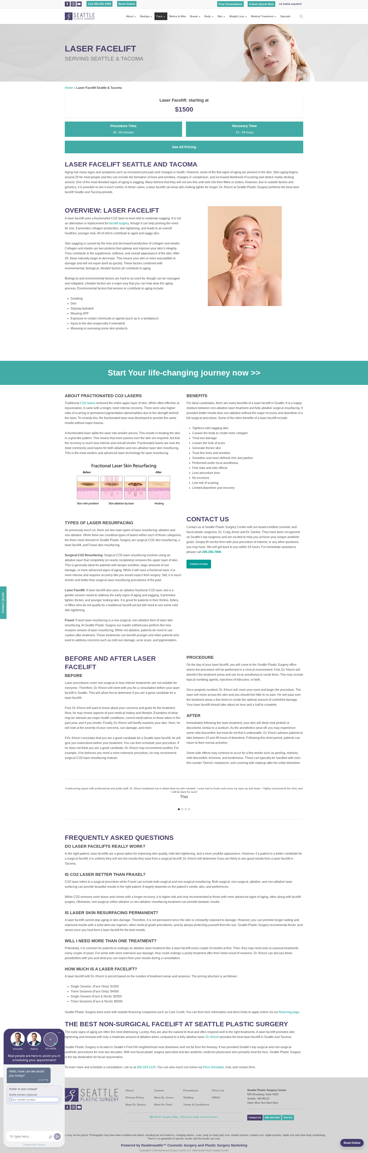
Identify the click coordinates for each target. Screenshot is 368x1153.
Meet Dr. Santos (136, 1104)
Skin (220, 16)
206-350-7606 (211, 552)
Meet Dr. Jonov (164, 1097)
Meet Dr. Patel (163, 1104)
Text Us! (287, 1117)
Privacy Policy (135, 1097)
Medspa (145, 16)
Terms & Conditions (196, 1104)
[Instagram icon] (73, 4)
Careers (159, 1090)
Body (208, 16)
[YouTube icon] (79, 4)
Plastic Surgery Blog (165, 1116)
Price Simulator (213, 1067)
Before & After (177, 16)
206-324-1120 (146, 1067)
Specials (285, 16)
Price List (218, 1090)
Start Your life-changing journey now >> (184, 372)
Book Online (127, 3)
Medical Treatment (262, 16)
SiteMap (188, 1097)
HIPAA (216, 1097)
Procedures (190, 1090)
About (129, 16)
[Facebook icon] (67, 4)
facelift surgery (119, 223)
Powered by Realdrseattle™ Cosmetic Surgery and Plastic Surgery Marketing (184, 1145)
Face (159, 16)
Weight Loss (236, 16)
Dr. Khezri (212, 1037)
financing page (289, 1012)
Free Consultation (230, 4)
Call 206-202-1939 (99, 3)
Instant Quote (3, 602)
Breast (194, 16)
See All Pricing (184, 147)
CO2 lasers (87, 403)
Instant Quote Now (261, 4)
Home (69, 87)
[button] (198, 564)
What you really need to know (198, 1116)
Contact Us (255, 1117)
